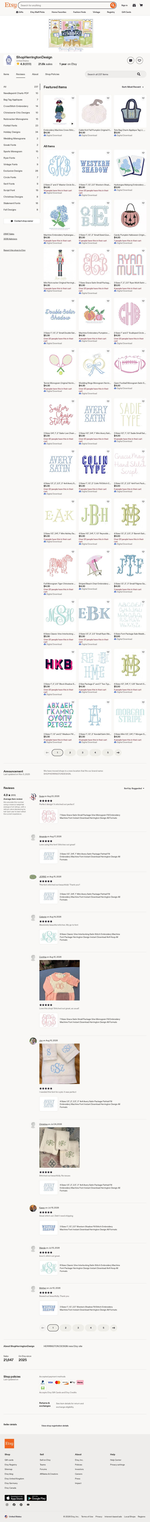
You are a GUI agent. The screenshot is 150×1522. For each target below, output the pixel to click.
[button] (130, 60)
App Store (14, 1498)
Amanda (43, 836)
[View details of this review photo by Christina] (59, 1147)
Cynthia (42, 957)
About (35, 74)
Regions (141, 1516)
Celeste (42, 917)
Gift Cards (126, 12)
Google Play (37, 1498)
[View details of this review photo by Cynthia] (59, 980)
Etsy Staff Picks (37, 12)
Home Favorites (59, 12)
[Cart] (141, 5)
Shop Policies (52, 74)
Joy (41, 1040)
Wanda (42, 1248)
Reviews (20, 74)
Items (6, 74)
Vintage (96, 12)
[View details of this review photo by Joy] (59, 1064)
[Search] (113, 5)
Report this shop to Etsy (14, 250)
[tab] (22, 87)
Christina (43, 1124)
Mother (42, 1288)
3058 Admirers (10, 239)
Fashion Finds (79, 12)
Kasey (42, 1208)
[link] (47, 752)
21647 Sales (9, 234)
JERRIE (42, 876)
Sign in (124, 5)
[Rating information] (18, 64)
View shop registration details (55, 1425)
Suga (41, 796)
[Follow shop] (139, 60)
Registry (111, 12)
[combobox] (63, 5)
